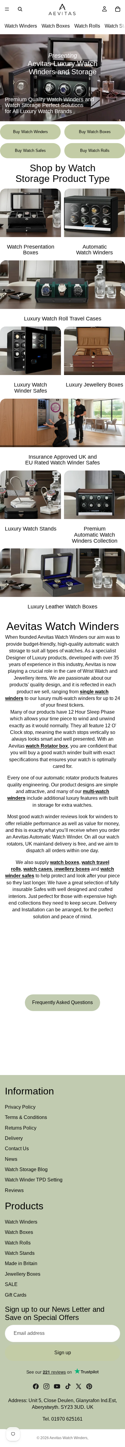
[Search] (20, 9)
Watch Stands (20, 1253)
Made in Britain (21, 1263)
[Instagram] (46, 1386)
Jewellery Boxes (22, 1274)
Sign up (62, 1352)
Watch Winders (21, 25)
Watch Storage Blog (26, 1169)
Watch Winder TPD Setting (33, 1179)
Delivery (14, 1138)
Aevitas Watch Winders (68, 1438)
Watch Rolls (87, 25)
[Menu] (7, 9)
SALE (11, 1284)
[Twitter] (78, 1386)
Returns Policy (20, 1127)
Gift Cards (15, 1295)
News (11, 1159)
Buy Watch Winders (30, 131)
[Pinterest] (89, 1386)
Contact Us (17, 1148)
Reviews (14, 1190)
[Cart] (117, 9)
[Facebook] (35, 1386)
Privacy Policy (20, 1107)
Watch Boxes (56, 25)
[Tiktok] (68, 1386)
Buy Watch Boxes (95, 131)
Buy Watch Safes (30, 150)
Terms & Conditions (26, 1117)
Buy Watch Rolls (95, 150)
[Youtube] (57, 1386)
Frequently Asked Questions (62, 1002)
